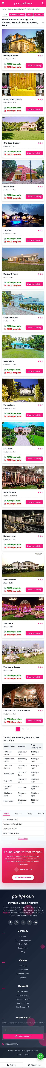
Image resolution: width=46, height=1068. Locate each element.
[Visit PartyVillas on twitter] (23, 922)
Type (5, 14)
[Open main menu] (3, 3)
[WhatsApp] (40, 1056)
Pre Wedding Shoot (33, 9)
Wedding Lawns (23, 974)
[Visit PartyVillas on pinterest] (29, 922)
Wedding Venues (23, 991)
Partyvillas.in (18, 1051)
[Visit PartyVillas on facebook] (10, 922)
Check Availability (34, 66)
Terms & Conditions (23, 940)
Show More (23, 839)
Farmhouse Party (23, 1007)
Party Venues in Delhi (10, 819)
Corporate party (23, 995)
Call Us (13, 1065)
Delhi (9, 9)
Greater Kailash (19, 9)
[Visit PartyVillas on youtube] (35, 922)
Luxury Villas (23, 970)
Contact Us (23, 936)
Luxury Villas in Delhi (10, 829)
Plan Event (36, 1065)
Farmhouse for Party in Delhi (12, 824)
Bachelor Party (23, 1003)
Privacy (19, 1054)
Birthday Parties (23, 999)
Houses (23, 977)
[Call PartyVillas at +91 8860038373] (43, 3)
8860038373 (26, 869)
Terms (26, 1054)
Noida (29, 813)
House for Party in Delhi (11, 833)
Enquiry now (23, 948)
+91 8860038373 (11, 1044)
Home (4, 9)
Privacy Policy (23, 944)
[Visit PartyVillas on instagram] (16, 922)
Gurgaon (18, 813)
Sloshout (6, 913)
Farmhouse (23, 966)
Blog (23, 952)
